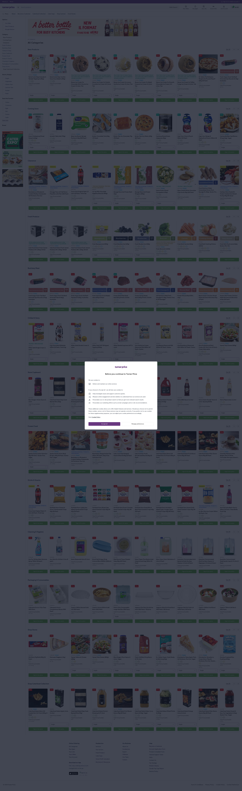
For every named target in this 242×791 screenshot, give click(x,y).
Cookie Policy (96, 417)
